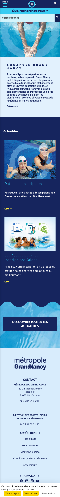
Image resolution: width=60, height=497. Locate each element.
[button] (57, 18)
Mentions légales (30, 451)
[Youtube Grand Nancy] (38, 481)
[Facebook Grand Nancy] (22, 481)
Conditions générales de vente (30, 458)
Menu (5, 1)
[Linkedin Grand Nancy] (27, 481)
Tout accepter (12, 493)
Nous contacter (30, 445)
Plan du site (30, 438)
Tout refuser (30, 493)
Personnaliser (49, 493)
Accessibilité (30, 465)
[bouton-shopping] (55, 3)
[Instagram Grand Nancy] (33, 481)
